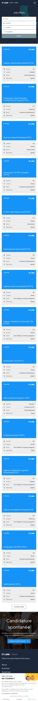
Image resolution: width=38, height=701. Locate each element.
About (4, 665)
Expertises (6, 672)
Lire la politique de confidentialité (10, 693)
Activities (6, 668)
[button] (34, 3)
